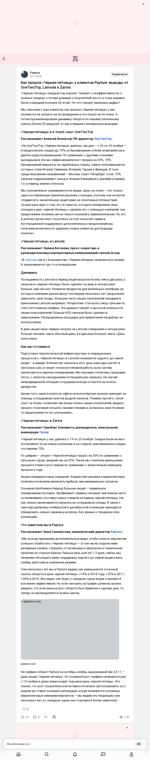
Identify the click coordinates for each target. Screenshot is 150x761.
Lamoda (30, 260)
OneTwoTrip (103, 139)
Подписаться (119, 74)
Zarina (43, 432)
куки (27, 744)
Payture (35, 72)
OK (138, 744)
